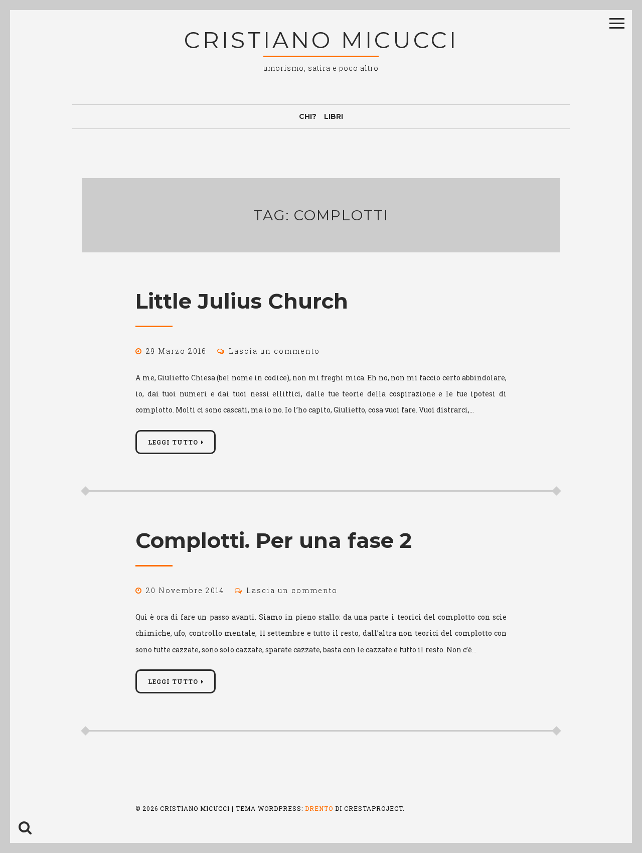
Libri (333, 116)
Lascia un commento (274, 351)
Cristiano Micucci (321, 40)
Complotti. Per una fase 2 (273, 540)
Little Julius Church (241, 301)
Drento (319, 808)
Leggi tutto (173, 442)
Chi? (307, 116)
